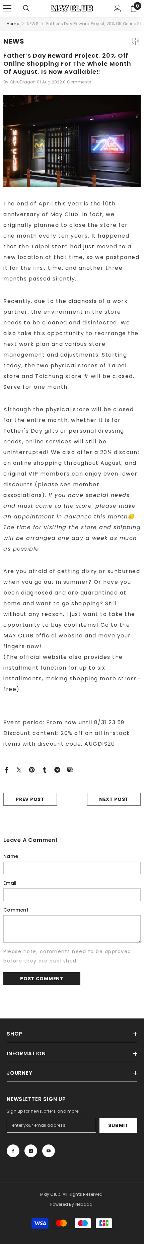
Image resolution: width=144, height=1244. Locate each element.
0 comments (77, 82)
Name (10, 856)
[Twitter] (19, 769)
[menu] (7, 8)
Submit (118, 1125)
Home (13, 23)
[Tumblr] (45, 769)
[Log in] (117, 8)
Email (9, 883)
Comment (15, 910)
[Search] (26, 8)
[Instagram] (30, 1150)
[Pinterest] (32, 769)
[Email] (70, 769)
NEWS (33, 23)
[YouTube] (48, 1150)
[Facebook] (6, 769)
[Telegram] (57, 769)
